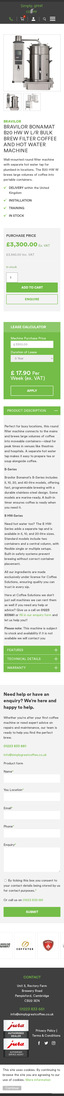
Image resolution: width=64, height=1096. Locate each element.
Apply (32, 390)
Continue (12, 1088)
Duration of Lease (24, 352)
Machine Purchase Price (28, 338)
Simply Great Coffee (32, 8)
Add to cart (32, 287)
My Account (33, 19)
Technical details (24, 658)
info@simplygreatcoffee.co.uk (25, 754)
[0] (22, 19)
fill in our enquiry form (35, 615)
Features (15, 650)
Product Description (26, 410)
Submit (32, 912)
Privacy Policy (45, 1030)
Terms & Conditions (46, 1035)
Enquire (32, 299)
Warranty (16, 667)
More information (38, 1079)
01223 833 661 (11, 19)
